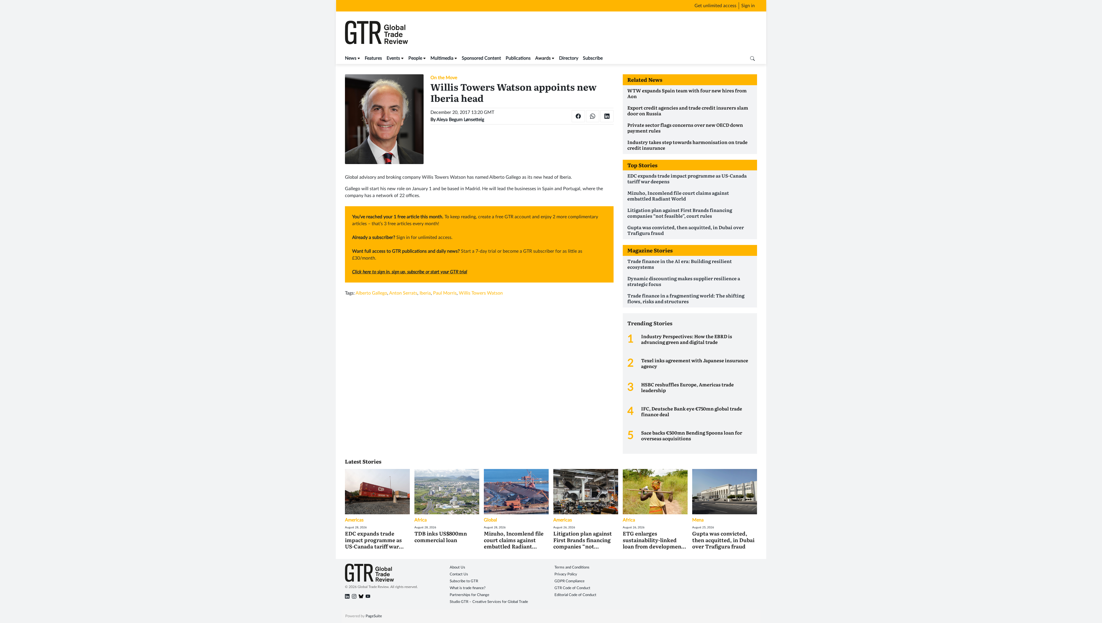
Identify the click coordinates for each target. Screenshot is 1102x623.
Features (373, 58)
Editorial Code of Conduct (575, 595)
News (350, 58)
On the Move (443, 77)
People (415, 58)
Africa (420, 520)
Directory (568, 58)
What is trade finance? (468, 588)
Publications (518, 58)
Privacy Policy (565, 574)
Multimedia (441, 58)
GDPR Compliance (569, 581)
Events (393, 58)
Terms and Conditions (571, 567)
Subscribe (593, 58)
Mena (698, 520)
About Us (457, 567)
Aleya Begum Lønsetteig (460, 119)
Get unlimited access (715, 5)
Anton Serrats (403, 293)
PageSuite (374, 616)
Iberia (425, 293)
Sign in (748, 5)
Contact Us (459, 574)
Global (490, 520)
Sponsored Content (481, 58)
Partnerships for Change (469, 595)
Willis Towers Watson (481, 293)
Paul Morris (445, 293)
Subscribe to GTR (464, 581)
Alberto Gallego (371, 293)
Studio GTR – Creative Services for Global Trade (489, 602)
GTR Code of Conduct (572, 588)
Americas (354, 520)
